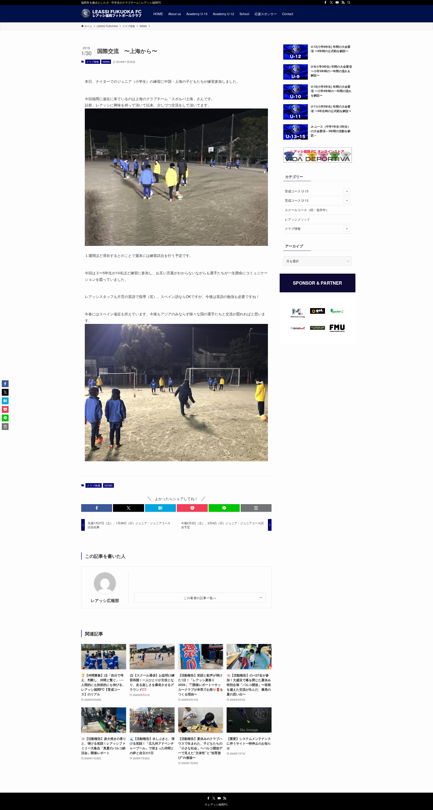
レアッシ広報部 (105, 600)
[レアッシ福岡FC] (111, 14)
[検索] (349, 2)
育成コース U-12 (297, 200)
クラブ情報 (92, 61)
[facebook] (325, 2)
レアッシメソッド (297, 219)
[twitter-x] (331, 2)
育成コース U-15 (297, 191)
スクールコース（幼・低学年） (307, 210)
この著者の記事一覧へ (200, 597)
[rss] (343, 2)
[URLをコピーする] (256, 508)
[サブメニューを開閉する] (347, 191)
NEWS (106, 61)
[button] (96, 508)
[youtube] (337, 2)
